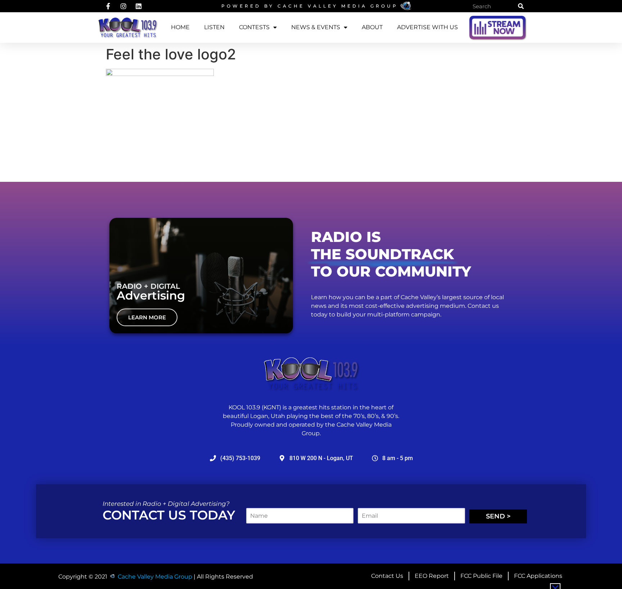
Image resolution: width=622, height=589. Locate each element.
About (372, 27)
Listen (214, 27)
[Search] (521, 6)
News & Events (315, 27)
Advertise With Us (427, 27)
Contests (254, 27)
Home (180, 27)
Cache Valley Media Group (338, 6)
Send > (498, 516)
